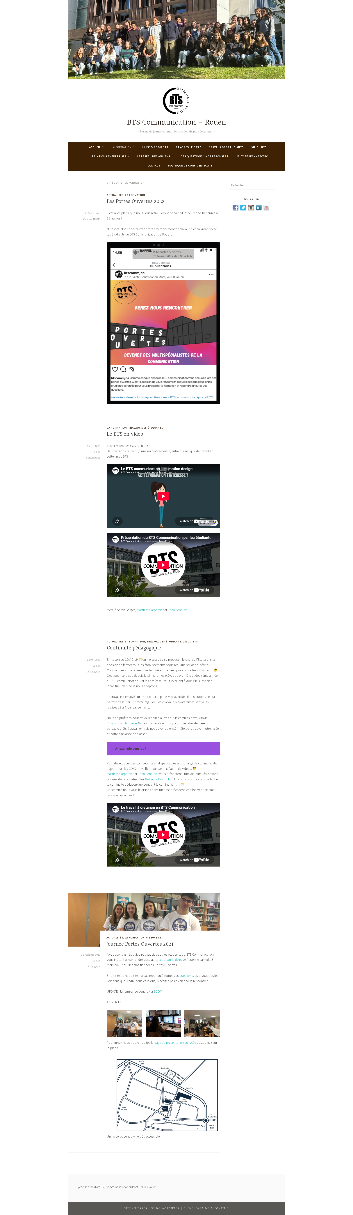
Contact (153, 165)
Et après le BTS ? (188, 147)
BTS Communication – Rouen (176, 122)
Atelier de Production (159, 779)
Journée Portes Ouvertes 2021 (139, 944)
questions (186, 975)
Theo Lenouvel (178, 610)
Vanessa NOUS (91, 219)
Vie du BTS (259, 147)
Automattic (220, 1208)
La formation (121, 147)
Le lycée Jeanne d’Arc (252, 156)
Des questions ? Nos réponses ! (204, 156)
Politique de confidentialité (190, 165)
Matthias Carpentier (150, 610)
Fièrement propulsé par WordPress (151, 1208)
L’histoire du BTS (155, 147)
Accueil (95, 147)
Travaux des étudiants (226, 147)
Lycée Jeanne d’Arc (168, 959)
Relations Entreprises (109, 156)
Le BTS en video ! (126, 434)
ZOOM (158, 991)
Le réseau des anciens (153, 156)
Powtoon (113, 723)
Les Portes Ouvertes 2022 (136, 202)
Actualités (115, 195)
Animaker (130, 723)
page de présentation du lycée (175, 1042)
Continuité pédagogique (134, 648)
